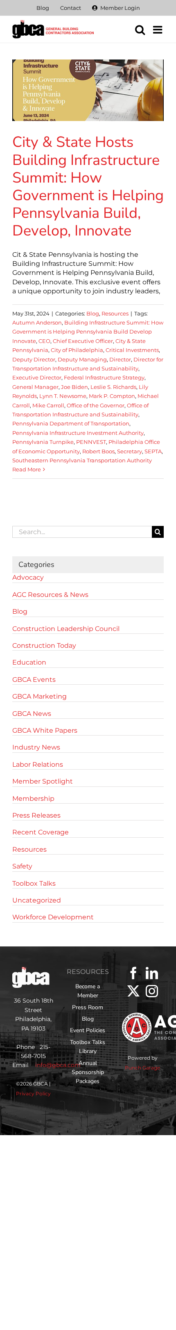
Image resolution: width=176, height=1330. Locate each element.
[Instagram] (152, 991)
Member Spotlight (42, 781)
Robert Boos (98, 451)
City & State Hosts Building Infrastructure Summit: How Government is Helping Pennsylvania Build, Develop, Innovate (88, 186)
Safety (22, 866)
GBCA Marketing (39, 696)
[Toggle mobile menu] (158, 29)
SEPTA (153, 451)
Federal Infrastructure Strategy (104, 377)
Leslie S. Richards (113, 387)
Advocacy (28, 577)
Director (120, 359)
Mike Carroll (48, 405)
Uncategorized (36, 900)
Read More (26, 469)
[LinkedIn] (152, 973)
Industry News (36, 747)
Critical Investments (132, 350)
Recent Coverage (40, 832)
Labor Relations (37, 764)
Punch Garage (142, 1068)
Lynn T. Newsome (62, 396)
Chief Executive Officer (83, 341)
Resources (115, 313)
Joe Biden (74, 387)
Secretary (129, 451)
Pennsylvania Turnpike (43, 442)
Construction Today (44, 645)
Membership (33, 798)
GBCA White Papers (44, 730)
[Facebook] (133, 973)
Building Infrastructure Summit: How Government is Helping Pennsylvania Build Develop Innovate (87, 331)
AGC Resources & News (50, 595)
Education (29, 662)
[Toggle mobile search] (140, 29)
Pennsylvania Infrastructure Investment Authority (78, 433)
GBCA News (31, 714)
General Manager (35, 387)
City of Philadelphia (77, 350)
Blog (92, 313)
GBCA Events (34, 679)
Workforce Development (53, 917)
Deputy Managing (82, 359)
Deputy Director (33, 359)
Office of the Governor (95, 405)
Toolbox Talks (34, 883)
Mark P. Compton (112, 396)
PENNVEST (91, 442)
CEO (44, 341)
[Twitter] (133, 991)
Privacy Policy (33, 1093)
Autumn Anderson (37, 322)
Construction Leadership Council (66, 629)
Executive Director (36, 377)
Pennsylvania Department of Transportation (70, 423)
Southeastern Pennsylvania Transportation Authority (82, 460)
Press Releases (36, 815)
